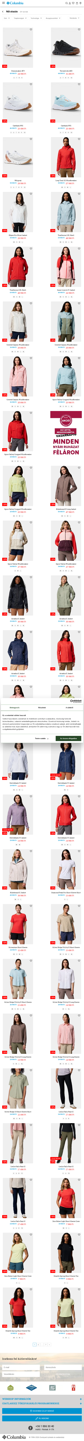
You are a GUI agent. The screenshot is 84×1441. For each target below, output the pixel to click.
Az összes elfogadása (68, 738)
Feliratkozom (63, 1374)
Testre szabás (40, 738)
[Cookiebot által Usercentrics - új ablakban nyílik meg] (71, 701)
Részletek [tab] (42, 708)
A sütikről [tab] (69, 708)
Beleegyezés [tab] (14, 708)
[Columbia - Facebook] (30, 1428)
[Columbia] (14, 3)
